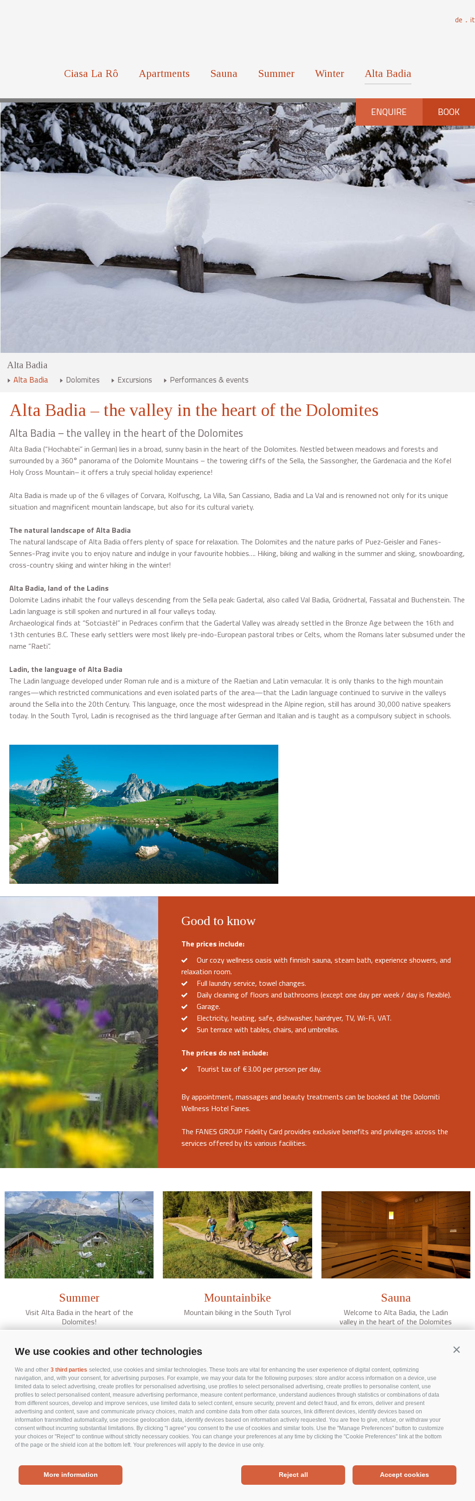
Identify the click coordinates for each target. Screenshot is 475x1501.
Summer (276, 73)
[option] (237, 227)
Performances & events (209, 380)
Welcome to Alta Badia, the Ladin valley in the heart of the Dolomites (396, 1317)
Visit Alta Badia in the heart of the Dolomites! (79, 1317)
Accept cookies (404, 1474)
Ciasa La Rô (91, 73)
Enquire (389, 111)
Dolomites (83, 380)
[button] (456, 1349)
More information (71, 1474)
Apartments (164, 73)
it (472, 19)
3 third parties (69, 1370)
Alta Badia (388, 73)
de (461, 19)
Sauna (224, 73)
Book (449, 111)
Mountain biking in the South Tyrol (237, 1312)
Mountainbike (237, 1297)
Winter (329, 73)
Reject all (293, 1474)
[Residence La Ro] (237, 31)
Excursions (134, 380)
